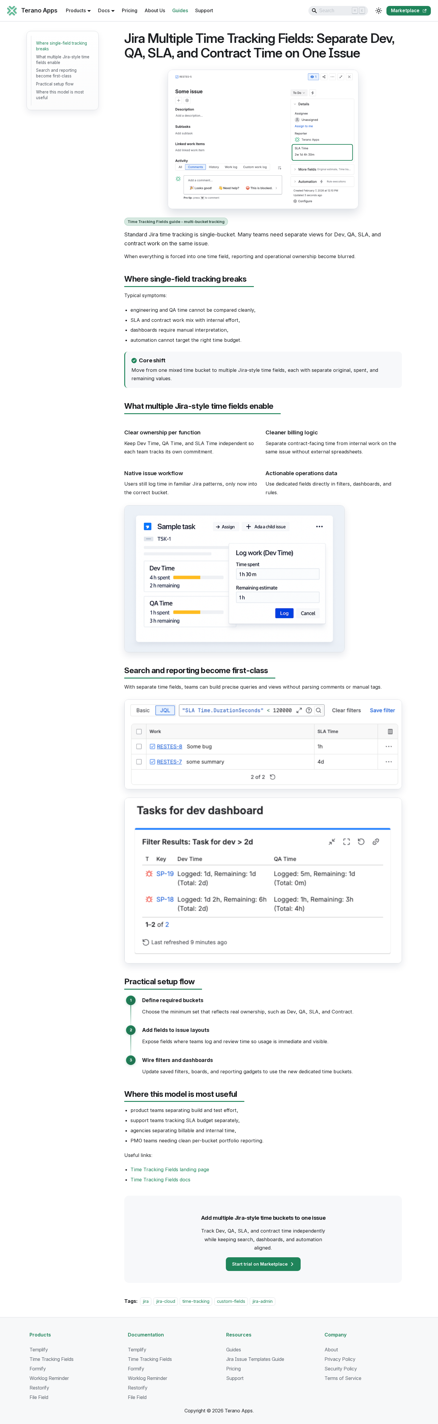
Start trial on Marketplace (260, 1264)
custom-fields (231, 1301)
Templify (38, 1350)
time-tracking (195, 1301)
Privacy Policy (339, 1359)
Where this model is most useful (60, 95)
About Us (155, 10)
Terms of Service (342, 1378)
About (331, 1350)
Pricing (129, 10)
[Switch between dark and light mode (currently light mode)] (378, 10)
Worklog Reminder (49, 1378)
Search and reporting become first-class (56, 73)
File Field (38, 1397)
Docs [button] (104, 10)
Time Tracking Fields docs (160, 1180)
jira (146, 1301)
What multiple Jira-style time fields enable (62, 59)
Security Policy (340, 1369)
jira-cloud (165, 1301)
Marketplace (405, 10)
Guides (180, 10)
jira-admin (262, 1301)
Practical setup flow (55, 84)
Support (204, 10)
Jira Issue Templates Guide (255, 1359)
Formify (37, 1369)
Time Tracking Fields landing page (170, 1169)
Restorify (39, 1388)
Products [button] (76, 10)
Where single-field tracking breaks (61, 46)
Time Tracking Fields (51, 1359)
